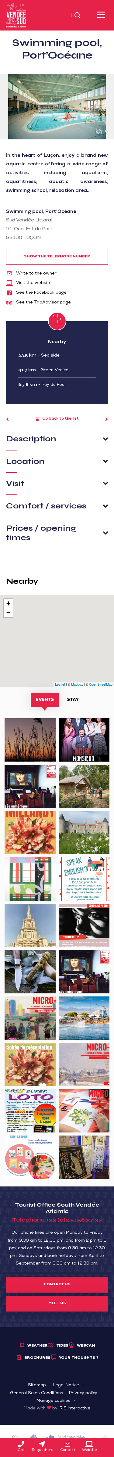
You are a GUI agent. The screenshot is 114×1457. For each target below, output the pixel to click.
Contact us (57, 1285)
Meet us (57, 1303)
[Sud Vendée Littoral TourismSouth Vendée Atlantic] (16, 15)
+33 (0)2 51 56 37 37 (74, 1219)
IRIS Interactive (74, 1408)
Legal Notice (66, 1385)
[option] (57, 106)
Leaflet (60, 684)
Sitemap (37, 1385)
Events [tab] (45, 700)
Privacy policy (83, 1393)
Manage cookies (53, 1401)
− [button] (8, 612)
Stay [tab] (73, 700)
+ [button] (8, 603)
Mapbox (77, 684)
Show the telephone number (57, 257)
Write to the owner (36, 273)
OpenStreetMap (100, 684)
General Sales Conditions (36, 1393)
